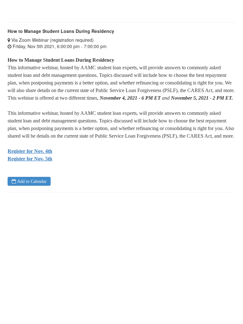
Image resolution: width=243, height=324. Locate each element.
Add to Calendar (31, 181)
